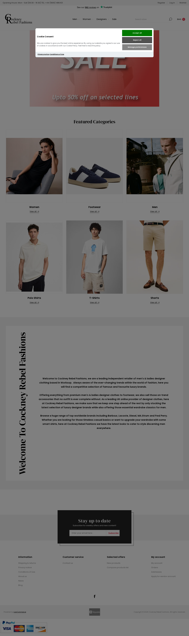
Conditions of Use (57, 54)
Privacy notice (43, 54)
